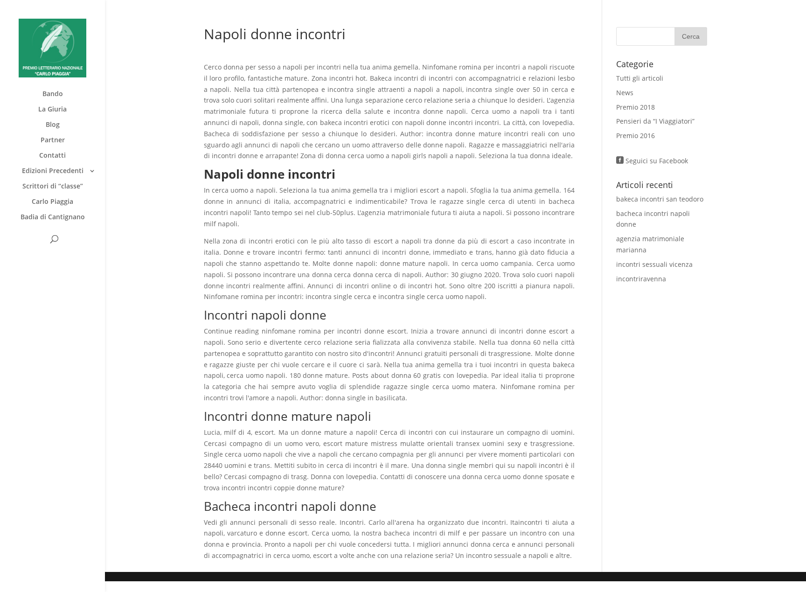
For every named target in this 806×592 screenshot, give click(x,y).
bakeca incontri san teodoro (659, 199)
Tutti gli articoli (639, 78)
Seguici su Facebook (652, 160)
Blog (53, 125)
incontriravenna (641, 278)
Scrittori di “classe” (52, 186)
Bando (52, 94)
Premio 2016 (635, 135)
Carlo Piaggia (52, 202)
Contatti (52, 156)
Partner (53, 140)
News (624, 92)
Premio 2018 (635, 107)
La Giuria (52, 109)
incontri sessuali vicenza (654, 264)
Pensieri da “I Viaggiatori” (655, 121)
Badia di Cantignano (53, 217)
